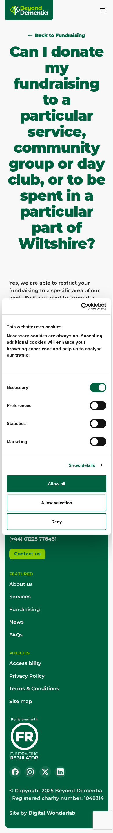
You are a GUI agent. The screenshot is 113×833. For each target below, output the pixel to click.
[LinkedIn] (60, 772)
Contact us (27, 553)
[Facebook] (15, 772)
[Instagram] (30, 772)
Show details (82, 465)
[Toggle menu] (102, 10)
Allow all (56, 483)
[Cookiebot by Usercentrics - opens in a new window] (81, 306)
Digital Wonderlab (51, 813)
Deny (56, 521)
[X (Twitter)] (45, 772)
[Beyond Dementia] (29, 10)
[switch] (98, 405)
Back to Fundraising (60, 35)
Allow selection (56, 502)
